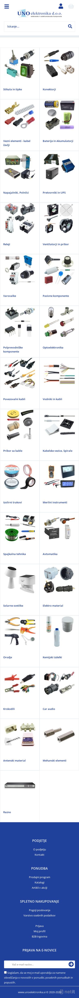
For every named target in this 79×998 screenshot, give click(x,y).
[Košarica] (71, 7)
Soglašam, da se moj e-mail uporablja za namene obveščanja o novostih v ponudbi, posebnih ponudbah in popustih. (38, 977)
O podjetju (39, 849)
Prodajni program (39, 877)
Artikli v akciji (39, 887)
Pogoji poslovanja (39, 910)
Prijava (39, 926)
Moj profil (39, 931)
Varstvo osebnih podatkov (39, 915)
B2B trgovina (39, 936)
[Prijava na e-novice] (71, 964)
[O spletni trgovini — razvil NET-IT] (67, 991)
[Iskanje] (70, 26)
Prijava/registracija (61, 7)
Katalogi (39, 882)
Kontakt (39, 854)
